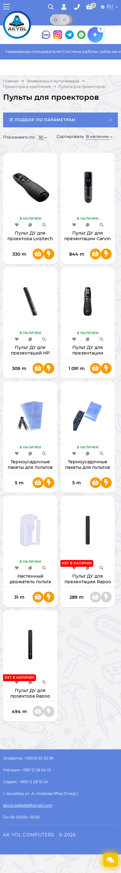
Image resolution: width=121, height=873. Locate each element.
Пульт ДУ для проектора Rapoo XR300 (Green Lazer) (30, 696)
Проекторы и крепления (27, 86)
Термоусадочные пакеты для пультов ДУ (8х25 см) (87, 467)
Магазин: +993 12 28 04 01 (27, 770)
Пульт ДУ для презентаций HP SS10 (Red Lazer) (30, 353)
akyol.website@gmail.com (27, 805)
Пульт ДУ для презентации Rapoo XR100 (88, 581)
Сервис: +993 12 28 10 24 (25, 781)
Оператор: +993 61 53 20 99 (28, 758)
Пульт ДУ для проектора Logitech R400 (30, 238)
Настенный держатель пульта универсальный (30, 581)
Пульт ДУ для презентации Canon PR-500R (87, 238)
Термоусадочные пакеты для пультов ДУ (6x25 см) (30, 467)
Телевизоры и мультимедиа (52, 81)
